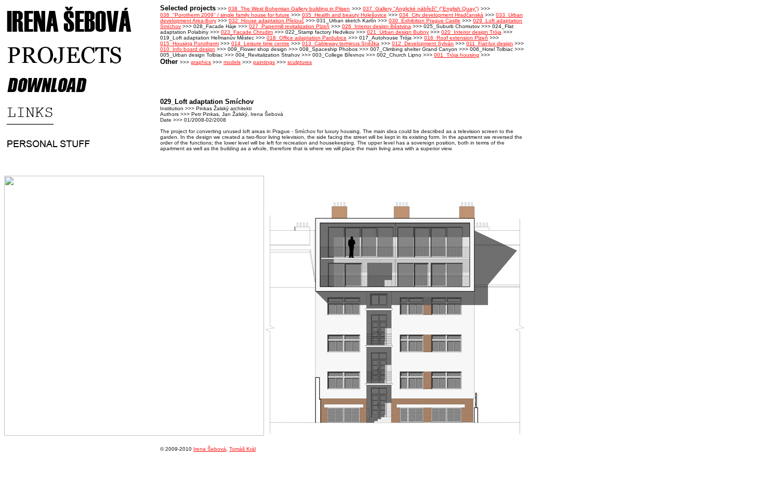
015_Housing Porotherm (189, 43)
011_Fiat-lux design (489, 43)
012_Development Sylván (423, 43)
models (232, 62)
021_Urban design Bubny (398, 32)
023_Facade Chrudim (247, 32)
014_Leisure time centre (260, 43)
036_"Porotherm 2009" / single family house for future (224, 15)
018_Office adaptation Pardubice (307, 38)
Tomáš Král (242, 449)
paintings (264, 62)
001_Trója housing (456, 55)
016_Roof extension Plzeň (456, 38)
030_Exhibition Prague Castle (424, 20)
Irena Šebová (209, 449)
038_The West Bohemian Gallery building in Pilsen (289, 8)
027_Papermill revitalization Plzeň (289, 26)
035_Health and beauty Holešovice (344, 15)
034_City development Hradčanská (441, 15)
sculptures (299, 62)
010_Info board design (187, 49)
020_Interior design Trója (471, 32)
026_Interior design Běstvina (376, 26)
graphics (201, 62)
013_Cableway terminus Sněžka (340, 43)
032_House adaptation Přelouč (266, 20)
